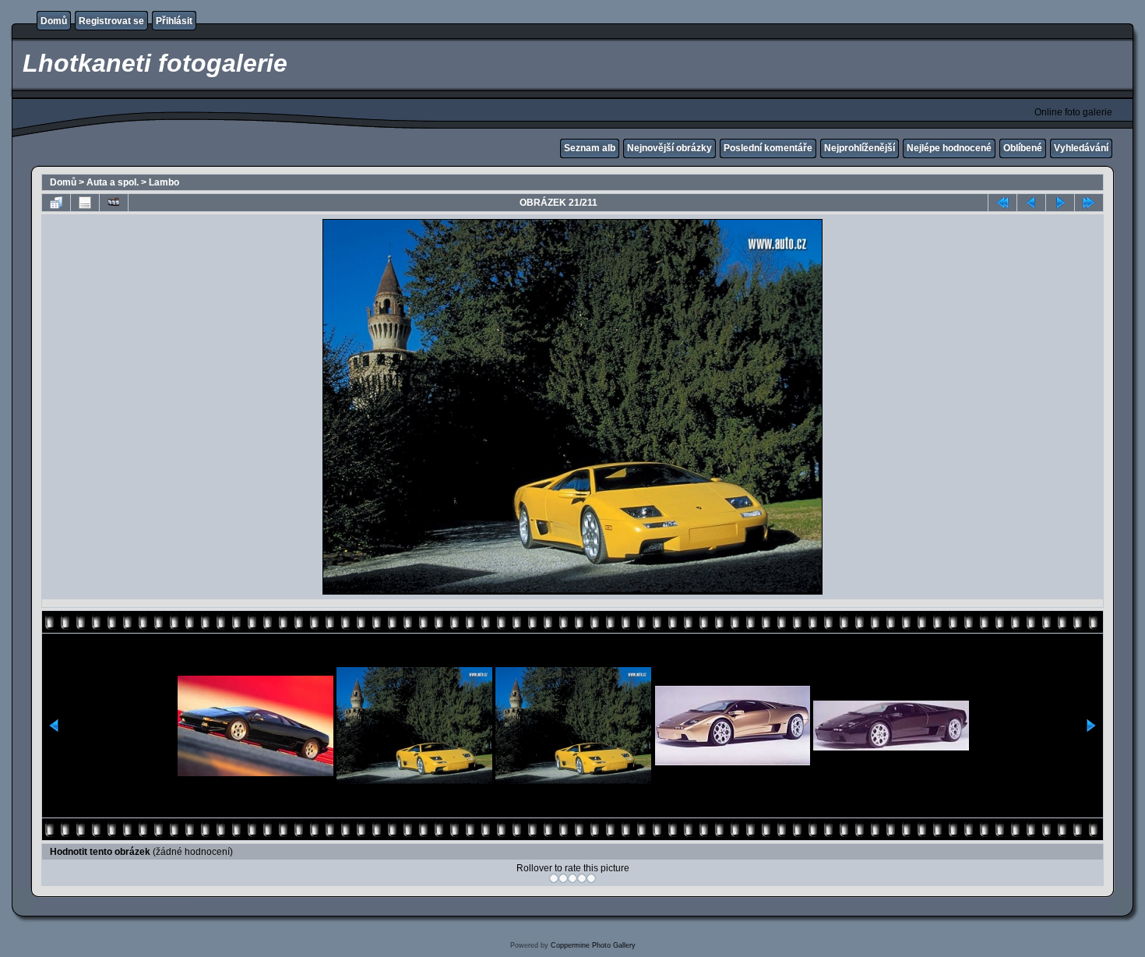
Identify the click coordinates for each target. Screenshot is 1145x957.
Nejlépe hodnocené (949, 148)
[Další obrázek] (1060, 202)
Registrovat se (111, 21)
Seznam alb (589, 148)
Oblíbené (1022, 148)
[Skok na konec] (1089, 202)
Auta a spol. (112, 182)
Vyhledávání (1081, 148)
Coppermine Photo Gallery (593, 945)
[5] (591, 878)
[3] (572, 878)
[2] (563, 878)
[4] (582, 878)
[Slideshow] (114, 202)
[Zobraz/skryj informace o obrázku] (85, 202)
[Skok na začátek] (1002, 202)
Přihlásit (174, 21)
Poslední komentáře (768, 148)
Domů (54, 21)
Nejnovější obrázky (669, 148)
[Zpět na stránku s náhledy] (56, 202)
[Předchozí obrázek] (1031, 202)
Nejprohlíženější (859, 148)
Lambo (164, 182)
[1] (553, 878)
